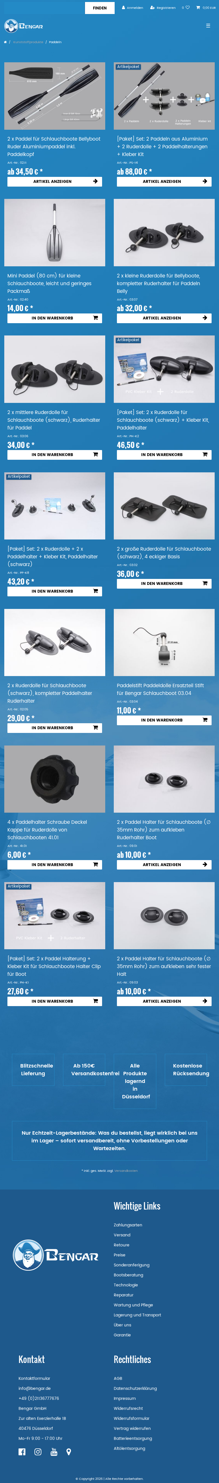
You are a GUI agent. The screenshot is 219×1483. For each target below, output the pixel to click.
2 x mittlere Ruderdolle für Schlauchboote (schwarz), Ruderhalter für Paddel (53, 420)
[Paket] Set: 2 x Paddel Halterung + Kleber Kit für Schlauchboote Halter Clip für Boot (54, 966)
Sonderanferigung (131, 1265)
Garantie (122, 1335)
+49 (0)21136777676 (39, 1398)
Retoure (121, 1245)
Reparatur (123, 1295)
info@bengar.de (35, 1388)
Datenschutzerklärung (135, 1388)
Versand (122, 1235)
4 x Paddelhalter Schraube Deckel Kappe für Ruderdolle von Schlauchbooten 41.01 (47, 830)
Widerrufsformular (131, 1418)
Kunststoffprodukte (28, 42)
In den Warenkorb (52, 318)
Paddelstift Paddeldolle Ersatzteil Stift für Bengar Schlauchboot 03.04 (160, 689)
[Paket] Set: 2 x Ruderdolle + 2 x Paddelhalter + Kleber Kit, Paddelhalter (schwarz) (52, 557)
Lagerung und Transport (137, 1315)
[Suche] (100, 8)
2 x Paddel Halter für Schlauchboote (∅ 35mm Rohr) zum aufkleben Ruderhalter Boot (164, 830)
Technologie (126, 1285)
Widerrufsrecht (128, 1408)
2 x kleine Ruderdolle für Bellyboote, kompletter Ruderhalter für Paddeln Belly (158, 283)
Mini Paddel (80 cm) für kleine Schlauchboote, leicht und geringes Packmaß (49, 283)
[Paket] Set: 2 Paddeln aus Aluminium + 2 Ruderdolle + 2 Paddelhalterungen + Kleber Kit (162, 147)
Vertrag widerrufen (132, 1428)
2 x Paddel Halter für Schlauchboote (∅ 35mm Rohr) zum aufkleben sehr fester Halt (164, 966)
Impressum (125, 1398)
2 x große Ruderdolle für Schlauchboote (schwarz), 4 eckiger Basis (164, 553)
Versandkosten (126, 1171)
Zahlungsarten (128, 1225)
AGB (118, 1378)
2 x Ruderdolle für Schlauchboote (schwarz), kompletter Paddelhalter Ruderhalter (49, 693)
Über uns (122, 1325)
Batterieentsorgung (133, 1438)
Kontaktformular (34, 1378)
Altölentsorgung (129, 1448)
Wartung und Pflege (133, 1305)
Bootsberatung (128, 1275)
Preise (119, 1255)
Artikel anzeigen (52, 181)
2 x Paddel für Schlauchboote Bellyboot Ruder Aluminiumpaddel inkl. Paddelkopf (53, 147)
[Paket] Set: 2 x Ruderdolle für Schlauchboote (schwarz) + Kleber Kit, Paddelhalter (163, 420)
